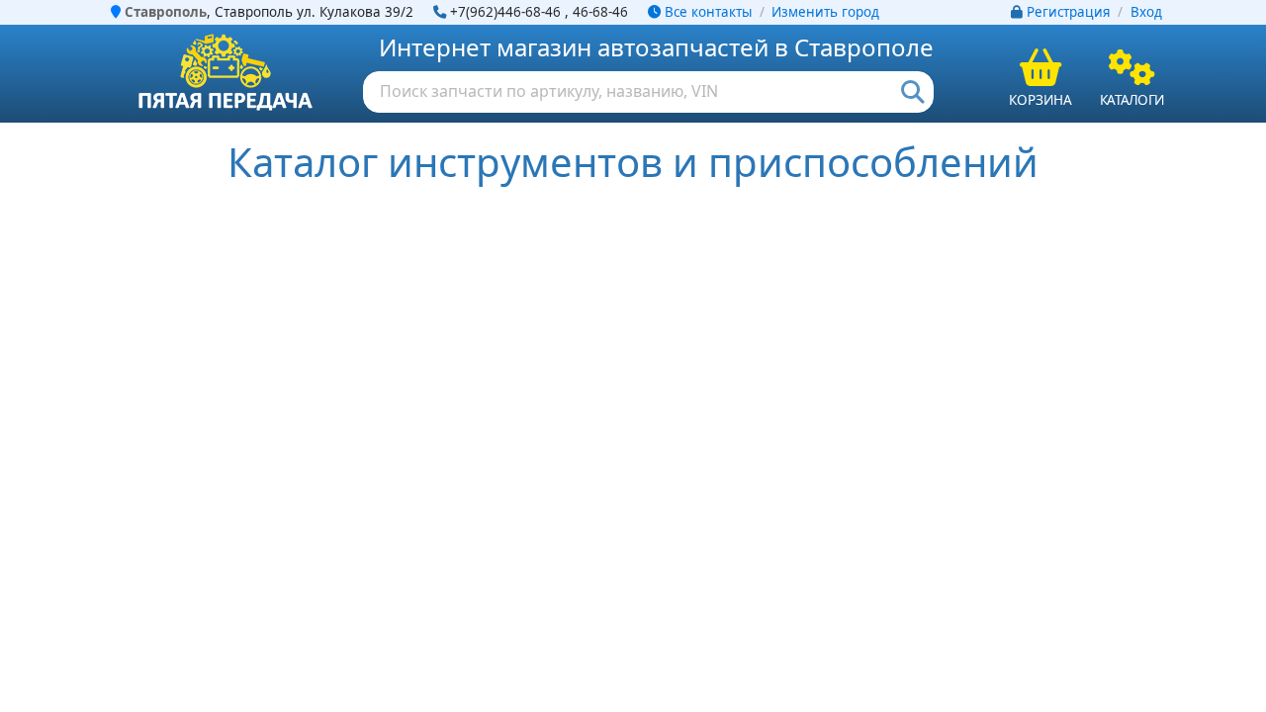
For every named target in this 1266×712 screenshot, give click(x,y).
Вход (1146, 12)
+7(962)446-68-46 (505, 12)
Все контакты (706, 12)
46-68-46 (600, 12)
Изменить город (825, 12)
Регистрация (1069, 12)
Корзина (1040, 99)
